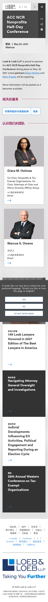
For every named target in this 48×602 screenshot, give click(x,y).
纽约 (24, 526)
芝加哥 (34, 526)
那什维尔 (10, 529)
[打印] (42, 29)
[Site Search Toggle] (34, 6)
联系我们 (23, 541)
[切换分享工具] (42, 24)
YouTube (10, 541)
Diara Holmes (32, 72)
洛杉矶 (13, 526)
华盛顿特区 (24, 529)
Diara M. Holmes (19, 170)
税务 (35, 111)
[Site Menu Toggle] (41, 6)
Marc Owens (9, 76)
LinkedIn (13, 538)
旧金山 (38, 529)
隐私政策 (37, 541)
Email (10, 195)
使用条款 (17, 544)
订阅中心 (31, 544)
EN (20, 7)
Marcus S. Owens (20, 243)
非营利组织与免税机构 (17, 111)
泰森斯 (13, 533)
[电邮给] (41, 19)
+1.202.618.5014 (15, 254)
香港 (36, 533)
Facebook (27, 538)
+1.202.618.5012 (15, 192)
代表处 (25, 533)
